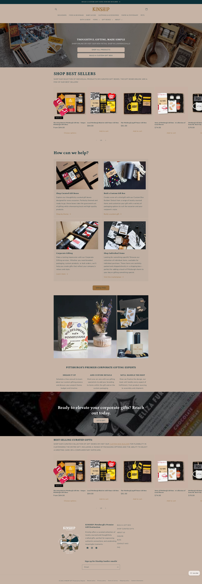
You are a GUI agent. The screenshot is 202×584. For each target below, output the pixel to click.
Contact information (137, 580)
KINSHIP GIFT (68, 581)
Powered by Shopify (79, 581)
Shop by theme (62, 214)
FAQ (118, 547)
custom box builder (119, 444)
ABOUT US (121, 532)
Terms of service (113, 580)
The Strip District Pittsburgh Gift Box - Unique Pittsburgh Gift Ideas (69, 123)
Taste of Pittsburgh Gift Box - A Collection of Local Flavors (170, 123)
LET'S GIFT (101, 420)
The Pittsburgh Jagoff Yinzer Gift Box (133, 123)
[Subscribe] (117, 567)
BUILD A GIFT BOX (124, 525)
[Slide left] (96, 140)
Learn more (61, 274)
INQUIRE (120, 536)
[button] (56, 9)
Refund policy (91, 580)
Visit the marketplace (112, 277)
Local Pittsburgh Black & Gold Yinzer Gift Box (103, 123)
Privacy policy (101, 580)
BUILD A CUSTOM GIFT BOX (101, 55)
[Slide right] (105, 140)
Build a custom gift (111, 214)
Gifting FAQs (101, 288)
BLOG (119, 540)
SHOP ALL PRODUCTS (101, 50)
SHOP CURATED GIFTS (125, 529)
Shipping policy (124, 580)
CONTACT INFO (122, 544)
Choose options (70, 133)
